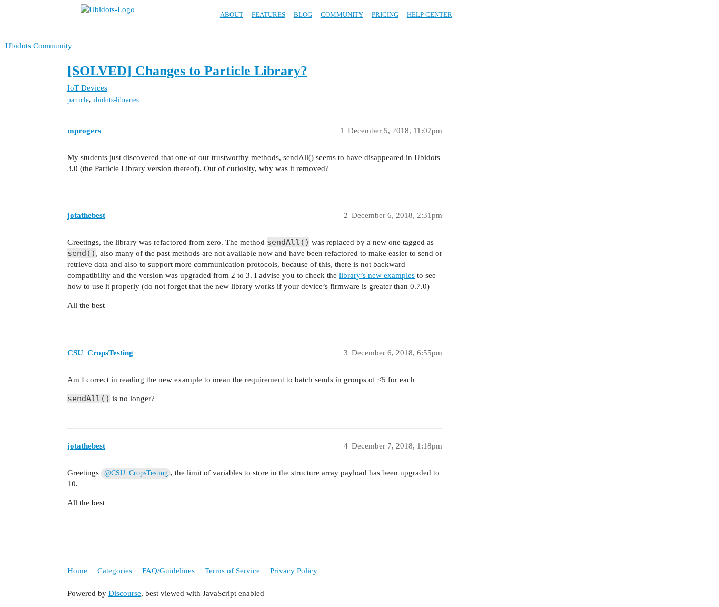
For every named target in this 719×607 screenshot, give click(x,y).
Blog (303, 14)
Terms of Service (232, 570)
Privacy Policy (293, 570)
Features (268, 14)
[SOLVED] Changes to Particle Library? (187, 70)
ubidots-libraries (115, 100)
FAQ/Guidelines (168, 570)
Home (77, 570)
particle (78, 100)
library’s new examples (377, 275)
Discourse (124, 593)
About (231, 14)
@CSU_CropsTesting (136, 473)
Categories (114, 570)
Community (342, 14)
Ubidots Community (38, 46)
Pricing (385, 14)
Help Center (429, 14)
